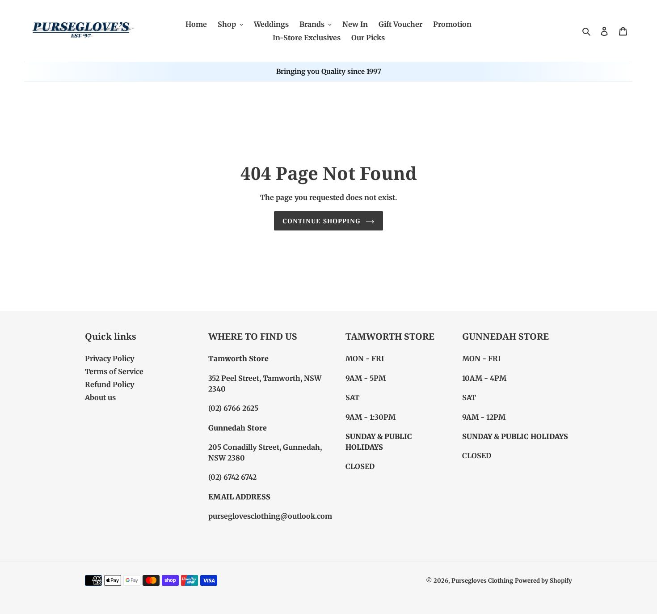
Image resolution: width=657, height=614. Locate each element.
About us (100, 397)
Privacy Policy (109, 358)
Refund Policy (109, 384)
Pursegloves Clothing (482, 580)
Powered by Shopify (543, 580)
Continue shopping (321, 221)
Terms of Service (114, 371)
